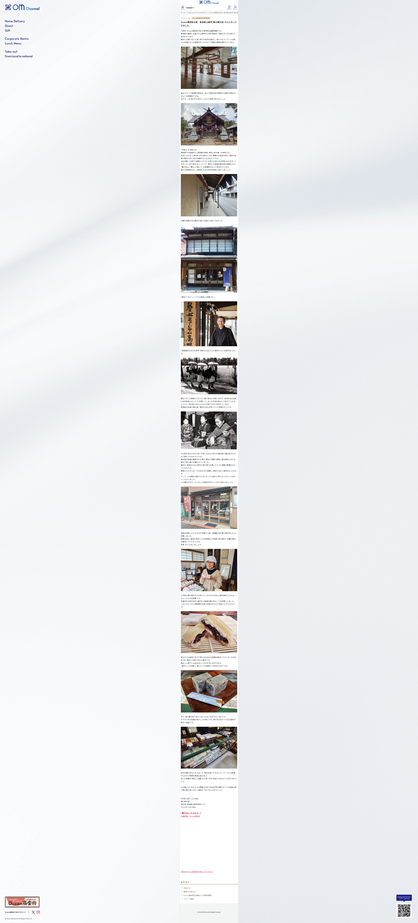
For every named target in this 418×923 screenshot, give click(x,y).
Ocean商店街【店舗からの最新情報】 (198, 895)
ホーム (183, 12)
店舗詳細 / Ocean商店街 (190, 816)
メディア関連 (189, 899)
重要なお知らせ (190, 891)
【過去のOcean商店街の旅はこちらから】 (196, 872)
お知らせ (187, 888)
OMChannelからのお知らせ (197, 12)
